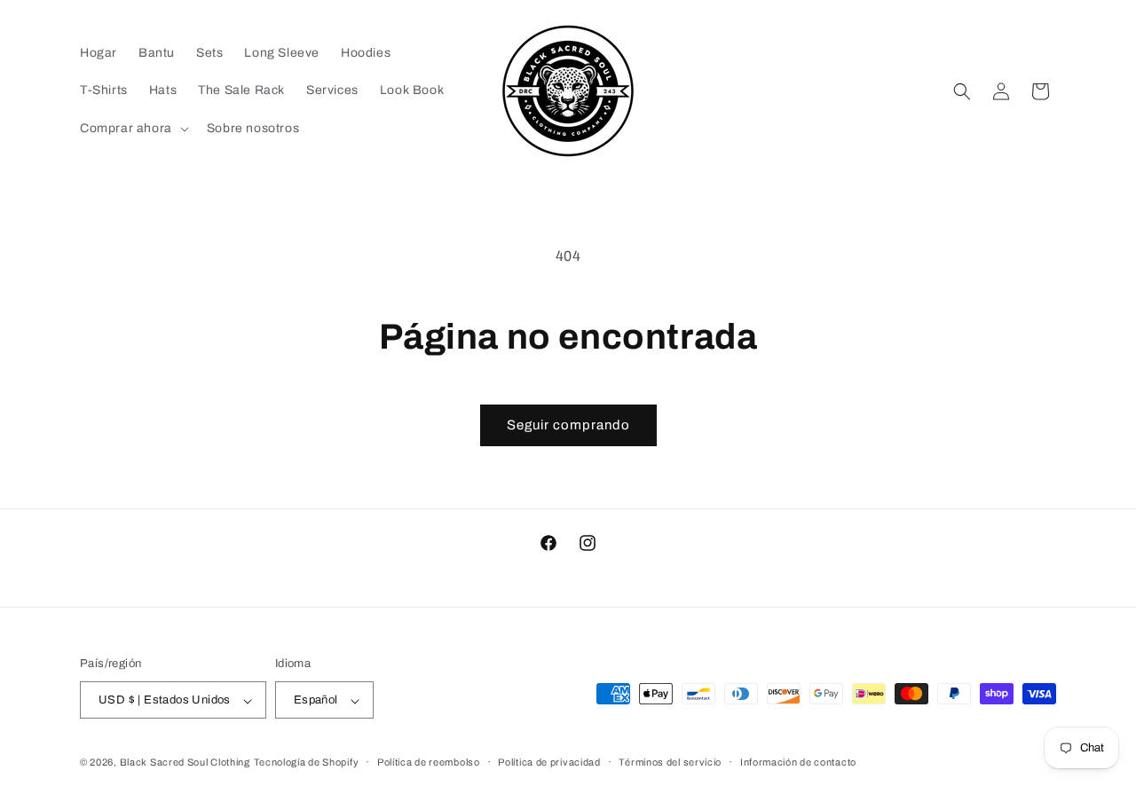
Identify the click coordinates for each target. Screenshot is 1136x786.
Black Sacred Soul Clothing (185, 763)
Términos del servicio (670, 762)
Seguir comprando (568, 425)
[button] (132, 128)
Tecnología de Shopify (306, 763)
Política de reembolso (428, 762)
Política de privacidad (549, 762)
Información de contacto (798, 762)
